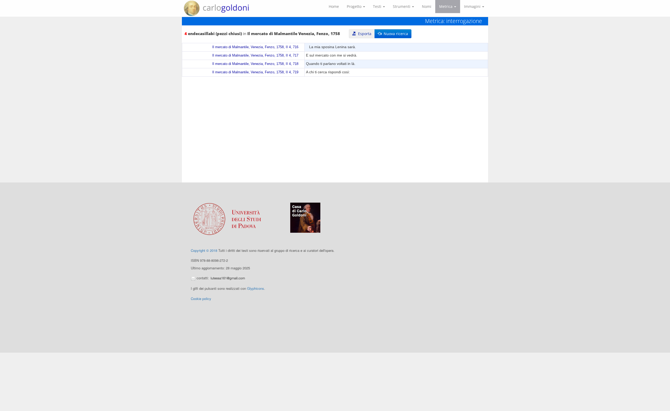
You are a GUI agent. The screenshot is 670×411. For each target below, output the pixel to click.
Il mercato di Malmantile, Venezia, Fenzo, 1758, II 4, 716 (255, 47)
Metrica (446, 6)
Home (334, 6)
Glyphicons (255, 288)
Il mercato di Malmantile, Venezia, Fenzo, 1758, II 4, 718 (255, 64)
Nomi (426, 6)
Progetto (354, 6)
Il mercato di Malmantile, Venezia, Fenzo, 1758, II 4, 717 (255, 55)
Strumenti (402, 6)
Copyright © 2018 (204, 250)
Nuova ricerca (395, 33)
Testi (377, 6)
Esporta (363, 33)
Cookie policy (201, 298)
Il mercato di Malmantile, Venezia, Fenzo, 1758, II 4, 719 (255, 72)
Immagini (473, 6)
